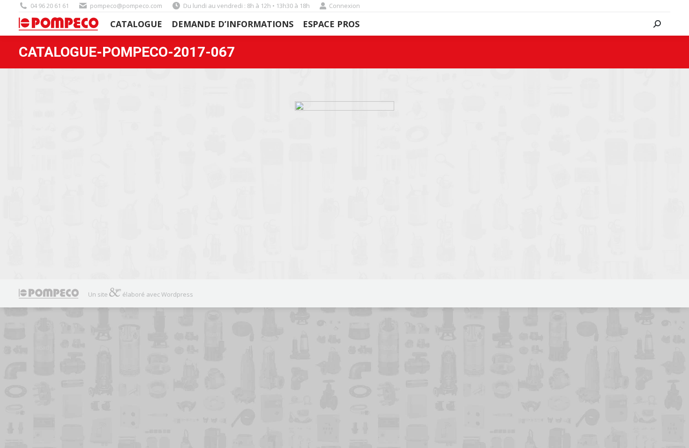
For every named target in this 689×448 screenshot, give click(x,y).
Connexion (344, 5)
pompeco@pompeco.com (126, 5)
